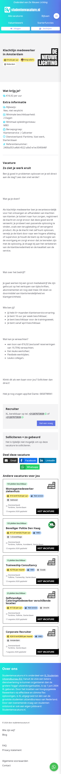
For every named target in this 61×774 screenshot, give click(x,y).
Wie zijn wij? (8, 730)
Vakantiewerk (15, 22)
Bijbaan (46, 16)
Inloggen (17, 28)
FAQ (4, 745)
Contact (6, 765)
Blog (4, 734)
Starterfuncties (45, 22)
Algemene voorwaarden (15, 760)
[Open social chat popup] (54, 767)
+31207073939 (36, 413)
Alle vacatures (15, 16)
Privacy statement (12, 750)
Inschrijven (47, 28)
